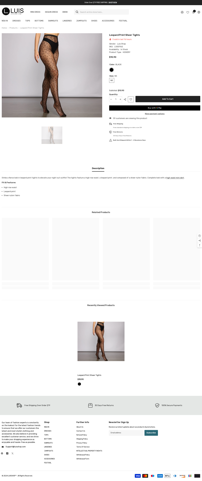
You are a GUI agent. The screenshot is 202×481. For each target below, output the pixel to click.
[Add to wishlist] (131, 99)
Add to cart (167, 99)
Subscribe (151, 433)
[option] (52, 75)
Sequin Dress (51, 12)
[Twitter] (12, 453)
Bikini (65, 12)
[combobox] (103, 12)
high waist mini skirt (175, 178)
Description (98, 168)
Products (13, 28)
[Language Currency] (198, 12)
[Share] (126, 99)
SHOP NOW (112, 3)
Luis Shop (121, 44)
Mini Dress (35, 12)
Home (4, 28)
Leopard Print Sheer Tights (89, 375)
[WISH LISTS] (187, 12)
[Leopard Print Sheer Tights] (101, 341)
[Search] (101, 12)
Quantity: (113, 94)
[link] (25, 283)
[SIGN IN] (182, 12)
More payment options (154, 114)
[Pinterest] (2, 453)
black (79, 384)
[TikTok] (7, 453)
